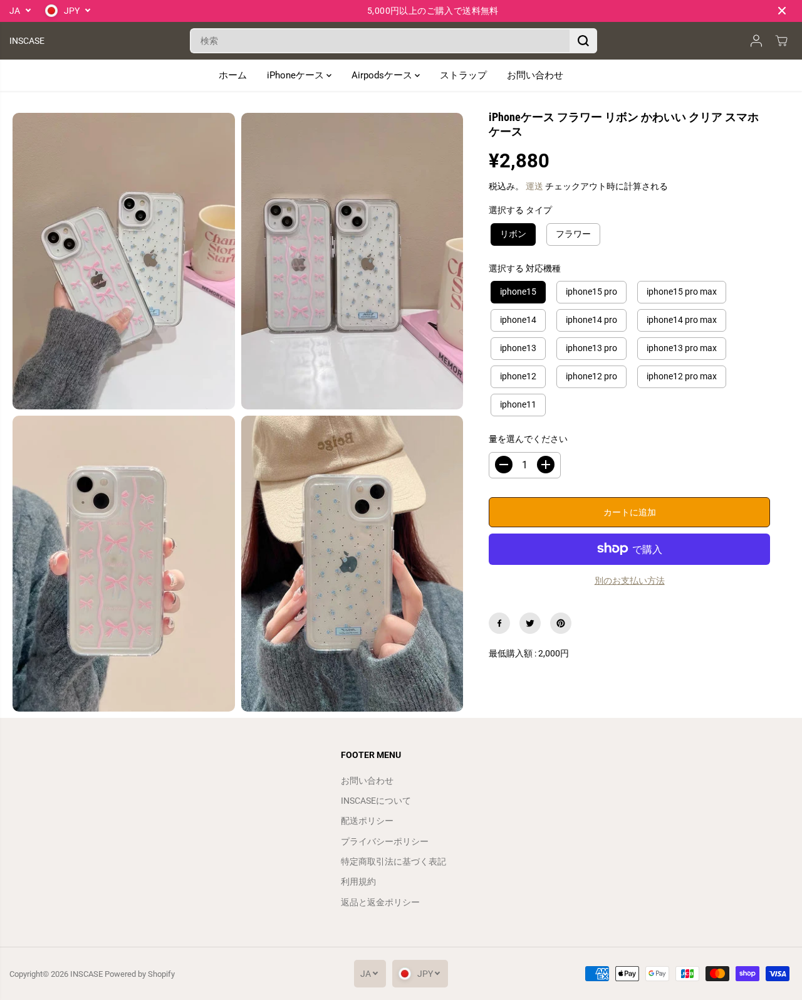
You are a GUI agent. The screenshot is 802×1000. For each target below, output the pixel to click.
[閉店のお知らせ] (782, 10)
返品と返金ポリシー (380, 902)
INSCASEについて (376, 801)
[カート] (781, 40)
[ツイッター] (530, 623)
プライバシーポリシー (385, 841)
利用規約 (358, 881)
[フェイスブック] (499, 623)
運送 (534, 186)
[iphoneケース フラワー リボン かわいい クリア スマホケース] (124, 261)
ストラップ (463, 75)
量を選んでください (528, 439)
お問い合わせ (535, 75)
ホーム (233, 75)
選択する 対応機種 (525, 268)
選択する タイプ (520, 210)
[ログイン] (756, 40)
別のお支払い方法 (630, 580)
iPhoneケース (296, 75)
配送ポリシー (367, 821)
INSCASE (86, 974)
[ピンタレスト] (560, 623)
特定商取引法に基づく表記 (393, 861)
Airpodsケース (383, 75)
